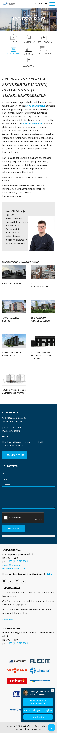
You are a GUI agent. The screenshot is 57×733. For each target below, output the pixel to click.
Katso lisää (7, 619)
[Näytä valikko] (52, 4)
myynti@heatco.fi (11, 430)
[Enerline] (17, 661)
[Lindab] (40, 670)
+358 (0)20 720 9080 (17, 561)
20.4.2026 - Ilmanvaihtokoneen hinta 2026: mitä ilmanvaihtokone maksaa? (26, 611)
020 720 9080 (39, 4)
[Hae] (46, 4)
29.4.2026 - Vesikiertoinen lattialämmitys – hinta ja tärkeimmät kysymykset (28, 602)
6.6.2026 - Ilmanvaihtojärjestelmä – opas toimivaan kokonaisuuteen (28, 594)
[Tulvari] (17, 681)
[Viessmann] (17, 670)
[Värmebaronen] (40, 681)
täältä (49, 574)
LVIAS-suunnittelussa (32, 123)
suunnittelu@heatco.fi (13, 568)
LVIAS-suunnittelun (35, 105)
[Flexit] (40, 661)
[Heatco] (9, 3)
